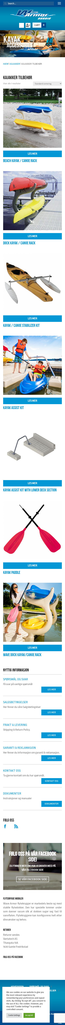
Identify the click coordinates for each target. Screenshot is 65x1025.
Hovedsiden (17, 986)
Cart (39, 25)
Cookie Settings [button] (14, 1015)
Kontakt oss (51, 781)
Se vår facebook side (32, 879)
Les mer (32, 153)
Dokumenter (52, 803)
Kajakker (15, 64)
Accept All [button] (29, 1015)
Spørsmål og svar (39, 986)
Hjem (5, 64)
